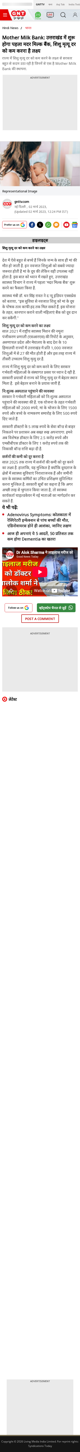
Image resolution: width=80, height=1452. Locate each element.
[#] (48, 226)
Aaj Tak (60, 4)
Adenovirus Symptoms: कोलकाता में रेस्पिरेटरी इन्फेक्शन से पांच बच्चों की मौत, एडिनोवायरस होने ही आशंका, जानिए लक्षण (39, 520)
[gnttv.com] (7, 204)
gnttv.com (21, 201)
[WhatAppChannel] (38, 16)
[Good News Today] (18, 18)
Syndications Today (40, 1446)
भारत (28, 28)
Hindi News (10, 28)
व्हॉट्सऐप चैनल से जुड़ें (52, 608)
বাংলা (50, 4)
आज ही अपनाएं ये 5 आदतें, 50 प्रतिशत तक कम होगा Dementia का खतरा (40, 536)
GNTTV (40, 4)
